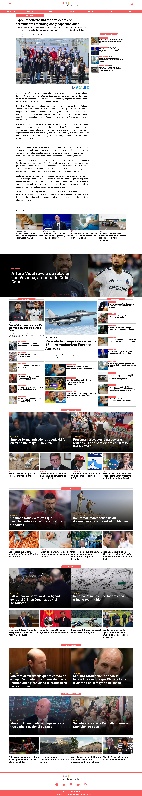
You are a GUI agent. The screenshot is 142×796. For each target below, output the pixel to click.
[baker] (86, 626)
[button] (21, 210)
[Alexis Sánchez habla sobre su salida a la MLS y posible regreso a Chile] (13, 400)
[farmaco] (103, 401)
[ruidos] (103, 389)
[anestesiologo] (55, 548)
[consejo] (13, 389)
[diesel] (13, 345)
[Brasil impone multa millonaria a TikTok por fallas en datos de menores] (103, 306)
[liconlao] (103, 330)
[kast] (24, 626)
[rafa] (118, 548)
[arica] (112, 229)
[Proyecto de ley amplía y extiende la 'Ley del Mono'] (13, 356)
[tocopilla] (13, 367)
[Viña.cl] (10, 5)
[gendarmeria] (118, 626)
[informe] (86, 548)
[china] (55, 626)
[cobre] (24, 548)
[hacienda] (13, 378)
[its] (85, 229)
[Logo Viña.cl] (71, 6)
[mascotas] (29, 229)
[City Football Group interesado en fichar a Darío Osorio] (103, 318)
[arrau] (57, 229)
